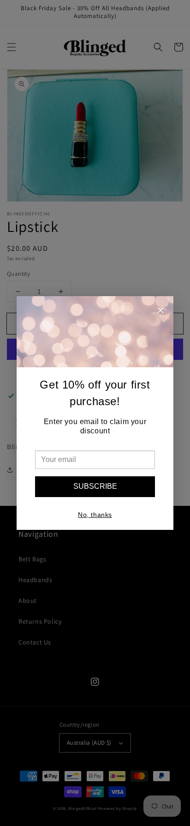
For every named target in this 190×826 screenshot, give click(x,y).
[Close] (160, 311)
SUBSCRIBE (95, 486)
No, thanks (95, 514)
